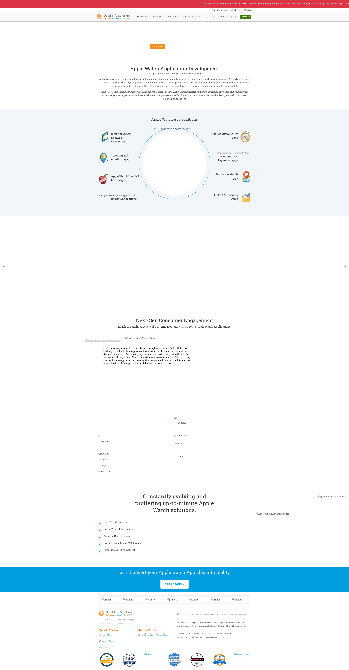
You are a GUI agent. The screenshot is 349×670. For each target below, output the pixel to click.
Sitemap (180, 637)
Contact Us (245, 17)
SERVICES (156, 17)
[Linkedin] (159, 634)
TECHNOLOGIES (189, 17)
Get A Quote (198, 247)
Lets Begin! (173, 584)
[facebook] (140, 634)
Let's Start (157, 46)
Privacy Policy (198, 637)
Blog (187, 637)
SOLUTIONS (208, 17)
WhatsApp (111, 641)
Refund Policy (211, 637)
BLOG (234, 17)
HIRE (222, 17)
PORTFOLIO (173, 17)
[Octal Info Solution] (115, 613)
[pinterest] (165, 634)
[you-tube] (153, 634)
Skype (237, 10)
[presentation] (3, 266)
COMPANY (141, 17)
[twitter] (146, 634)
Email (249, 10)
